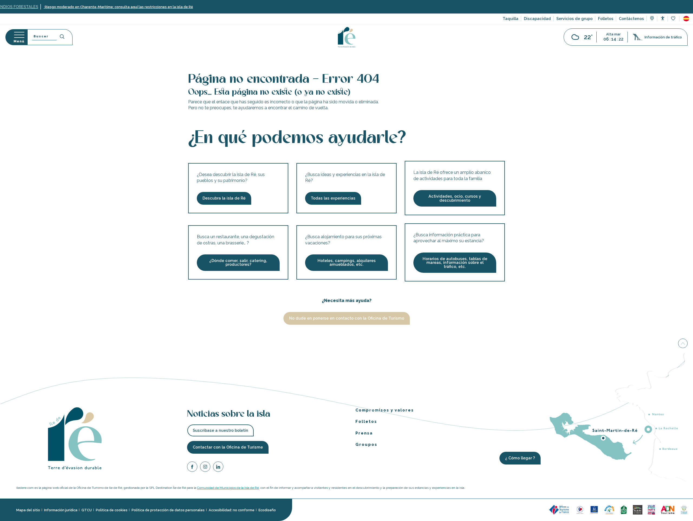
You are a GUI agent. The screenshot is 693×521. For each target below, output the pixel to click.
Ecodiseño (267, 510)
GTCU (86, 510)
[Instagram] (205, 467)
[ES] (686, 18)
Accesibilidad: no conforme (231, 510)
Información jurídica (60, 510)
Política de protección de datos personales (168, 510)
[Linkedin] (218, 467)
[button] (686, 18)
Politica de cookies (112, 510)
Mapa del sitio (28, 510)
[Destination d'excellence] (580, 509)
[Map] (652, 19)
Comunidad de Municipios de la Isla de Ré (228, 488)
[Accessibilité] (662, 18)
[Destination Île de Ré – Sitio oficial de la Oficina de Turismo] (346, 37)
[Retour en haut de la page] (683, 345)
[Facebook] (192, 467)
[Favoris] (674, 18)
